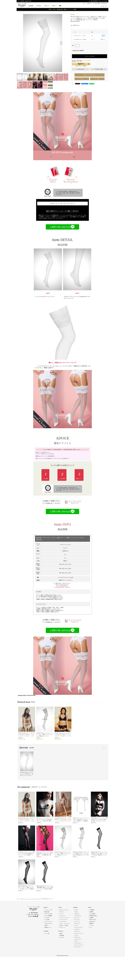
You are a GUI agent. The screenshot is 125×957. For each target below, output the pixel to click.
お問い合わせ (104, 3)
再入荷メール (103, 39)
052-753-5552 (94, 1)
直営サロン (89, 3)
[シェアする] (72, 83)
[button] (101, 6)
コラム (84, 3)
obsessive (73, 14)
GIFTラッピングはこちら (89, 74)
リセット (104, 747)
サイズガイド (82, 78)
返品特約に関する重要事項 (78, 50)
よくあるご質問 (97, 3)
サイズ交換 (97, 78)
